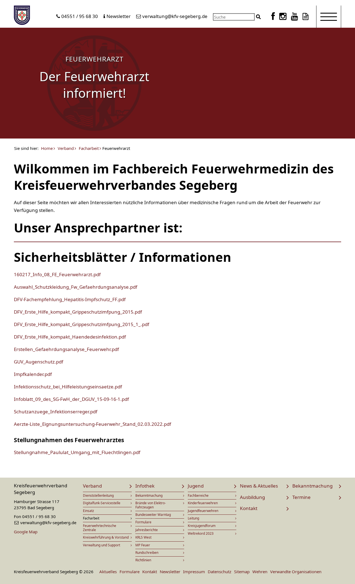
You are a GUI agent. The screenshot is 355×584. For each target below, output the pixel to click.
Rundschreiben (146, 552)
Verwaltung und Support (101, 545)
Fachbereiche (198, 495)
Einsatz (88, 510)
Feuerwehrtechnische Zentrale (99, 527)
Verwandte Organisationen (295, 571)
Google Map (25, 531)
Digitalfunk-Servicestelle (101, 503)
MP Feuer (142, 545)
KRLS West (143, 537)
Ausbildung (252, 497)
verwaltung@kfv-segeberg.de (174, 16)
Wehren (259, 571)
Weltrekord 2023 (201, 533)
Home (47, 148)
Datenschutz (219, 571)
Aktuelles (108, 571)
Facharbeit (89, 148)
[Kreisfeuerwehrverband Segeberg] (22, 16)
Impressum (194, 571)
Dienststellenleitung (98, 495)
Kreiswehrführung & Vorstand (106, 537)
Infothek (144, 486)
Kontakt (248, 508)
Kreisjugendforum (201, 525)
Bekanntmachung (149, 495)
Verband (66, 148)
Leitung (193, 518)
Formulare (143, 522)
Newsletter (118, 16)
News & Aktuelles (259, 486)
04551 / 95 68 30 (79, 16)
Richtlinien (143, 560)
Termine (301, 497)
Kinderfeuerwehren (203, 503)
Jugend (196, 486)
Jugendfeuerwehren (203, 510)
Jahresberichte (146, 529)
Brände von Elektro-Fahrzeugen (150, 505)
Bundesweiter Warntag (153, 514)
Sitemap (242, 571)
